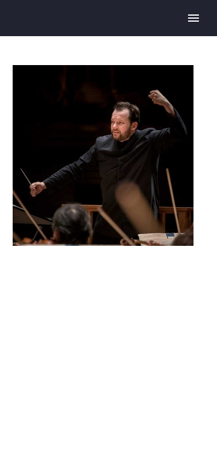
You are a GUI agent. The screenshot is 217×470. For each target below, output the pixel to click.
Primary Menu (193, 18)
